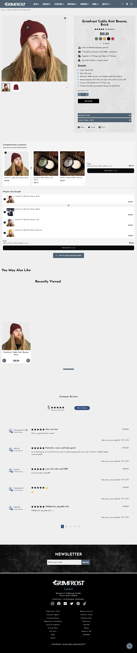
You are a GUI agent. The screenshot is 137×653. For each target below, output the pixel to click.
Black (108, 38)
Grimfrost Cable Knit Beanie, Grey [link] (27, 219)
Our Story (53, 631)
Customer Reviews (53, 618)
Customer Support (53, 615)
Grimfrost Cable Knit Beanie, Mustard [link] (28, 230)
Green (96, 38)
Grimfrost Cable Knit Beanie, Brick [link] (16, 178)
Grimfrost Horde (86, 615)
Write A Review (82, 408)
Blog (53, 634)
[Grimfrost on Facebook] (58, 603)
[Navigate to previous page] (58, 527)
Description (84, 115)
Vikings (86, 628)
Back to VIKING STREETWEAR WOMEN (70, 255)
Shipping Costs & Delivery (53, 621)
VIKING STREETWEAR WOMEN (18, 10)
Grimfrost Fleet (86, 618)
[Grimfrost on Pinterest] (78, 603)
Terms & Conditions (53, 625)
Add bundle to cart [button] (110, 170)
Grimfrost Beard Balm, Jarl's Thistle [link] (43, 179)
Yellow (104, 38)
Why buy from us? (86, 611)
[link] (16, 163)
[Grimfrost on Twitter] (71, 603)
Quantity (83, 90)
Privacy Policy (53, 628)
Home (3, 10)
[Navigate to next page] (79, 527)
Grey (100, 38)
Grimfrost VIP (86, 631)
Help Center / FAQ (53, 611)
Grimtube (86, 625)
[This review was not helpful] (126, 440)
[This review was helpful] (122, 440)
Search (53, 638)
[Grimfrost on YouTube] (65, 603)
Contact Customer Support (68, 599)
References (86, 621)
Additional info (86, 120)
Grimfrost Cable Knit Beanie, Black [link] (27, 209)
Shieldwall (86, 634)
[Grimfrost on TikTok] (84, 603)
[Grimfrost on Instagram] (52, 603)
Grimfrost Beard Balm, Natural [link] (71, 177)
